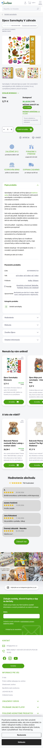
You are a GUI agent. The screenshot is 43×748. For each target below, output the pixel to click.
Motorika (35, 285)
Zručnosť (35, 288)
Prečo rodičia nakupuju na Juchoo (13, 681)
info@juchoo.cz (12, 646)
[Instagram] (10, 658)
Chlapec (35, 280)
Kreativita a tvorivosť (24, 285)
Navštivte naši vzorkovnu (10, 688)
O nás (4, 677)
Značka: (6, 31)
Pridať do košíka (22, 129)
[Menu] (40, 3)
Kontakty (13, 666)
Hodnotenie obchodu (21, 477)
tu (32, 730)
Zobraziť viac (21, 542)
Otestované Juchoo (9, 684)
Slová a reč (28, 288)
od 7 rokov (34, 275)
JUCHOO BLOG (7, 691)
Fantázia (20, 288)
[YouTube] (15, 658)
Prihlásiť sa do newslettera (13, 629)
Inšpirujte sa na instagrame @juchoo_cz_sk (23, 587)
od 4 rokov (19, 275)
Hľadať (38, 9)
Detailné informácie (9, 93)
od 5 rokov (27, 275)
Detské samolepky (15, 306)
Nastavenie (21, 735)
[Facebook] (4, 658)
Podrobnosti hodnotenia (29, 25)
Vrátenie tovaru (7, 695)
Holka (30, 280)
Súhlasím (21, 742)
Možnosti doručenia (31, 112)
